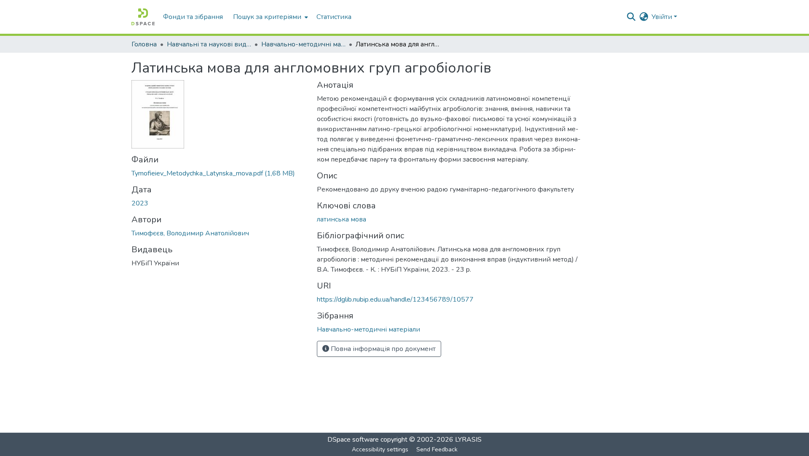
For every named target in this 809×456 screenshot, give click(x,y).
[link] (219, 173)
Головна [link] (144, 44)
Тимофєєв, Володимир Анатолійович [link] (190, 233)
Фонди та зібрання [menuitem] (193, 17)
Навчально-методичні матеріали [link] (303, 44)
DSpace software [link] (353, 439)
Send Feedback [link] (437, 449)
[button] (143, 16)
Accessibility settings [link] (380, 449)
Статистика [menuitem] (333, 17)
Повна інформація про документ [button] (382, 348)
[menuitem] (269, 17)
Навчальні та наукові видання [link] (209, 44)
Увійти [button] (662, 17)
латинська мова (341, 219)
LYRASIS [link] (468, 439)
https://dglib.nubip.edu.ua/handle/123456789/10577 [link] (395, 299)
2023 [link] (139, 203)
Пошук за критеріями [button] (267, 17)
